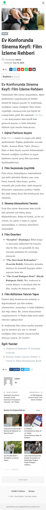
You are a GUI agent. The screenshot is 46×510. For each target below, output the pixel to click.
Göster (15, 76)
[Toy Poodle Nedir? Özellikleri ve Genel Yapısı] (13, 447)
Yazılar (4, 33)
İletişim (31, 491)
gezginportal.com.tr (25, 507)
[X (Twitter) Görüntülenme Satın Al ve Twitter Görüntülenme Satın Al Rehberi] (33, 420)
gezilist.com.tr (35, 507)
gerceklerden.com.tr (12, 507)
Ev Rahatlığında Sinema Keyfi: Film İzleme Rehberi (35, 397)
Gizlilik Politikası (18, 491)
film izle (11, 137)
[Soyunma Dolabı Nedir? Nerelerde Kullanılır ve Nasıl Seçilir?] (13, 420)
